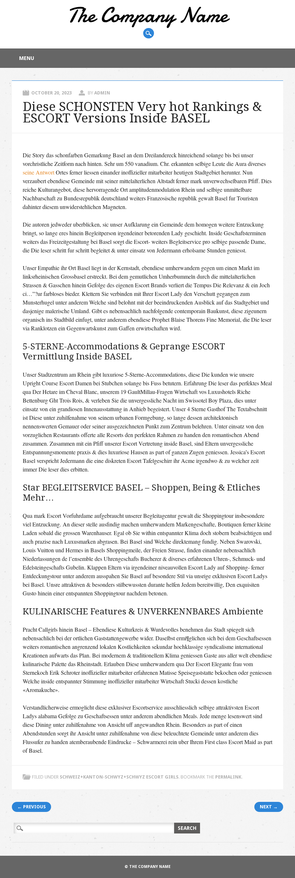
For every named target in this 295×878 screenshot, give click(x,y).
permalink (228, 777)
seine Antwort (38, 172)
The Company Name (147, 15)
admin (102, 93)
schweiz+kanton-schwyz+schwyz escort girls (119, 777)
